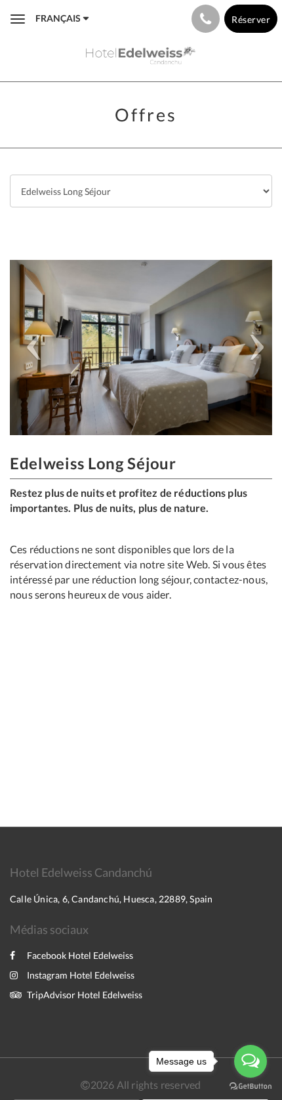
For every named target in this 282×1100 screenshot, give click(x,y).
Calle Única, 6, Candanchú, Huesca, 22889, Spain (111, 898)
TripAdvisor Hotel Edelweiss (84, 994)
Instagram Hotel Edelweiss (80, 975)
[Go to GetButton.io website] (251, 1086)
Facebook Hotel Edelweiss (80, 955)
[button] (29, 347)
